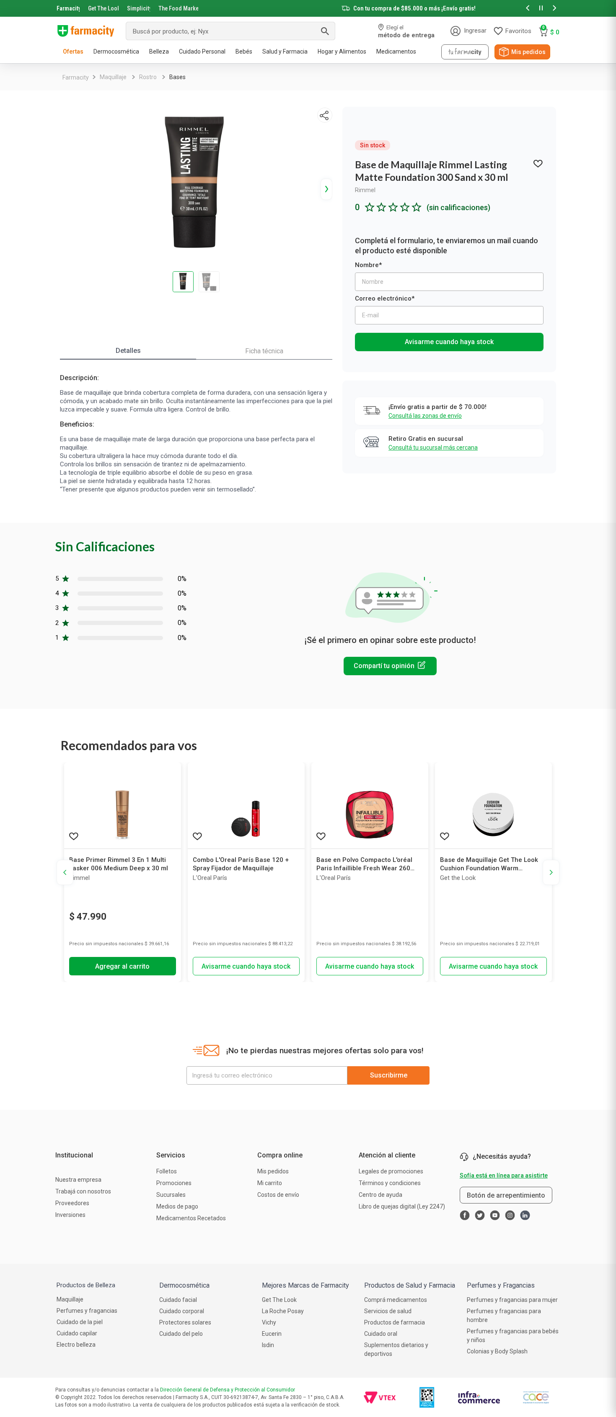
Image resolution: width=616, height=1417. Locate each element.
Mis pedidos (528, 52)
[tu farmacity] (464, 52)
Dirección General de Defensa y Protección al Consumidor (227, 1390)
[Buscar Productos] (324, 31)
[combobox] (230, 31)
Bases (177, 77)
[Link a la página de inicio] (76, 77)
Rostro (148, 77)
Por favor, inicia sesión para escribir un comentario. (390, 666)
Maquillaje (113, 77)
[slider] (308, 8)
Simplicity (138, 8)
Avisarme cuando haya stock (449, 342)
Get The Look (103, 8)
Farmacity (68, 8)
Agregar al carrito (122, 966)
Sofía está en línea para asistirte (504, 1175)
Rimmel (365, 190)
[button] (528, 8)
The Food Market (178, 8)
